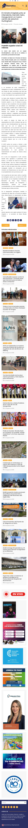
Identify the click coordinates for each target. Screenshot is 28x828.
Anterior (6, 225)
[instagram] (17, 0)
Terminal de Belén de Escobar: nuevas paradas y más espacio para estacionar (13, 376)
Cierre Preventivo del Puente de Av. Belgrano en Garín (13, 522)
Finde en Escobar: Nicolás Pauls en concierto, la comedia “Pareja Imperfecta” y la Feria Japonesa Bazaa (13, 433)
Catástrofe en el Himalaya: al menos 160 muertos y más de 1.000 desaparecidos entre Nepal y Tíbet (14, 465)
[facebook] (12, 0)
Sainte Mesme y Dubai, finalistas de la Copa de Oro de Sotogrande (13, 404)
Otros (10, 400)
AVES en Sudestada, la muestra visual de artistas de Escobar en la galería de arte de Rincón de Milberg (13, 348)
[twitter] (10, 0)
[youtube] (15, 0)
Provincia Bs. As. (12, 274)
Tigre (10, 343)
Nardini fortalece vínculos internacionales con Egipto (12, 251)
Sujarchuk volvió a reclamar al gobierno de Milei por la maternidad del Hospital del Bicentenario (13, 578)
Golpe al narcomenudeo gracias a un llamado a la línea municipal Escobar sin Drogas (14, 307)
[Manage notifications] (3, 825)
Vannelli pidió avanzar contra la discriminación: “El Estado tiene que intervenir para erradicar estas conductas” (13, 279)
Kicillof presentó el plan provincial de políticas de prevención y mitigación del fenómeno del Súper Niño (14, 494)
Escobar (16, 24)
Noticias (21, 24)
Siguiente (21, 225)
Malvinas (5, 248)
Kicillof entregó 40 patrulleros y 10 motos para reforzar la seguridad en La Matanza (14, 549)
